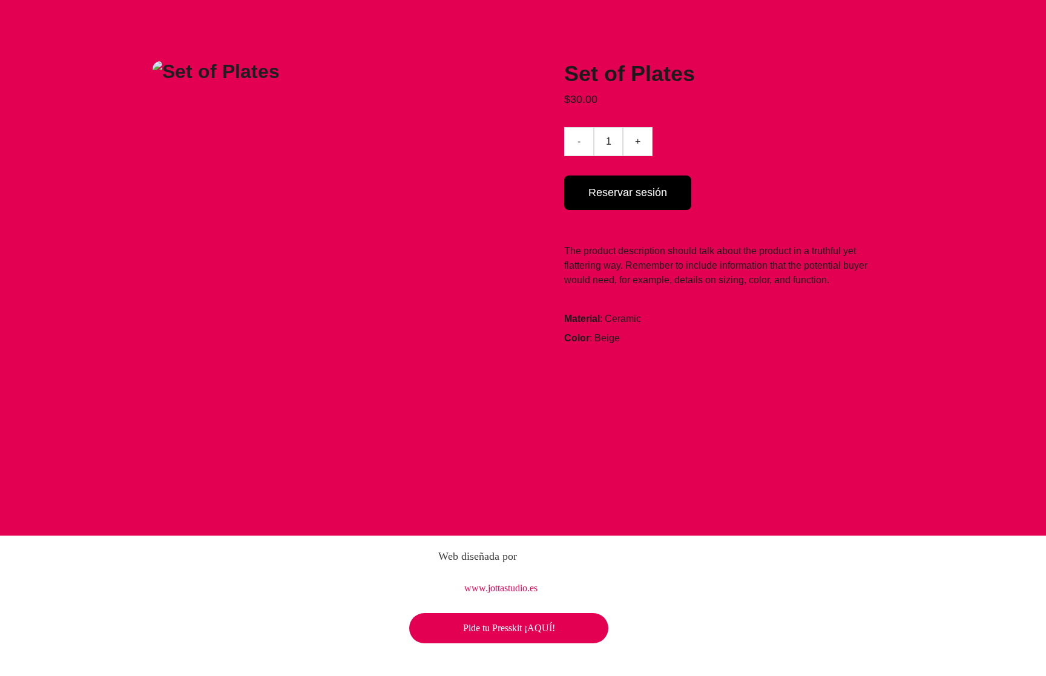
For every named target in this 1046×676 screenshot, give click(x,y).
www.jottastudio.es (501, 588)
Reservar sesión (627, 192)
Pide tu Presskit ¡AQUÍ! (509, 628)
